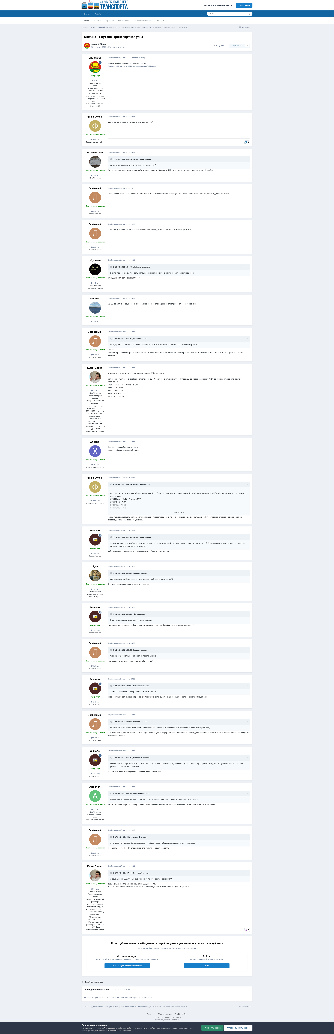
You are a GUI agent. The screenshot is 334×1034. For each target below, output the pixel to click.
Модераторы (123, 20)
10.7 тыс (96, 321)
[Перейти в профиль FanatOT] (95, 308)
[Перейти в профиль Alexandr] (95, 796)
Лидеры (160, 20)
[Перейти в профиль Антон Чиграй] (95, 162)
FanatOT (95, 298)
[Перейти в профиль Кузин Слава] (95, 377)
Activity (98, 14)
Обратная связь (165, 1014)
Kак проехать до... (116, 47)
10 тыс (96, 465)
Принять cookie (213, 1028)
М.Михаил (103, 44)
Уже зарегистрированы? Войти (218, 5)
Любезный (94, 188)
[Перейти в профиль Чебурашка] (95, 269)
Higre (94, 566)
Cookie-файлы (181, 1014)
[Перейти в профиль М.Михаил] (87, 46)
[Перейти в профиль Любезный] (95, 197)
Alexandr (94, 786)
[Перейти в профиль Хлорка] (95, 451)
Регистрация (244, 5)
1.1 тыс (96, 809)
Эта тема (239, 14)
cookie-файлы (101, 1028)
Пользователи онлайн (143, 20)
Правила (110, 20)
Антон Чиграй (94, 152)
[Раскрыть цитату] (111, 159)
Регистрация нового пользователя (127, 966)
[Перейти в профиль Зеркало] (95, 540)
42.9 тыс (96, 139)
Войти (206, 966)
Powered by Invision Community (167, 1020)
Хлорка (94, 441)
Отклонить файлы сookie (238, 1028)
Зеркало (95, 530)
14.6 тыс (96, 589)
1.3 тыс (96, 390)
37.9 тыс (96, 553)
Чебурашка (94, 260)
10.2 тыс (96, 283)
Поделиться (220, 46)
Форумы (86, 20)
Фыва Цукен (94, 116)
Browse (87, 14)
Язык (149, 1014)
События (98, 20)
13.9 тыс (96, 175)
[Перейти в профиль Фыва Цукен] (95, 126)
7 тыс (96, 81)
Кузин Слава (94, 367)
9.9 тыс (96, 211)
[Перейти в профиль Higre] (95, 575)
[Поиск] (249, 14)
